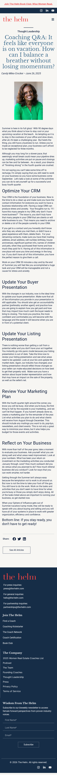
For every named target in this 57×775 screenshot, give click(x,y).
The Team (8, 667)
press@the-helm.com (13, 588)
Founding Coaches (12, 672)
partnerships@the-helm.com (17, 607)
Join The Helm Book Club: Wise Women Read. (28, 3)
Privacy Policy (10, 686)
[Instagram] (41, 10)
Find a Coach (9, 621)
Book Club (8, 643)
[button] (53, 19)
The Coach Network (12, 632)
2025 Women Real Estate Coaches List (23, 658)
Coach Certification (12, 637)
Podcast (7, 663)
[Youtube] (52, 10)
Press (6, 681)
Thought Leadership (28, 31)
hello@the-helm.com (13, 598)
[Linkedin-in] (47, 10)
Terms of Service (12, 691)
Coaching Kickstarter (13, 626)
